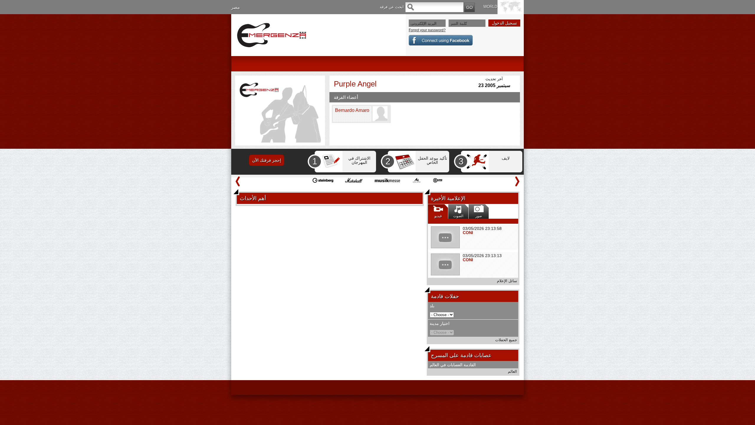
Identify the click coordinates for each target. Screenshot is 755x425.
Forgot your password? (427, 30)
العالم (512, 371)
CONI (468, 232)
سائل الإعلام (507, 281)
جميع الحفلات (506, 340)
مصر (235, 7)
